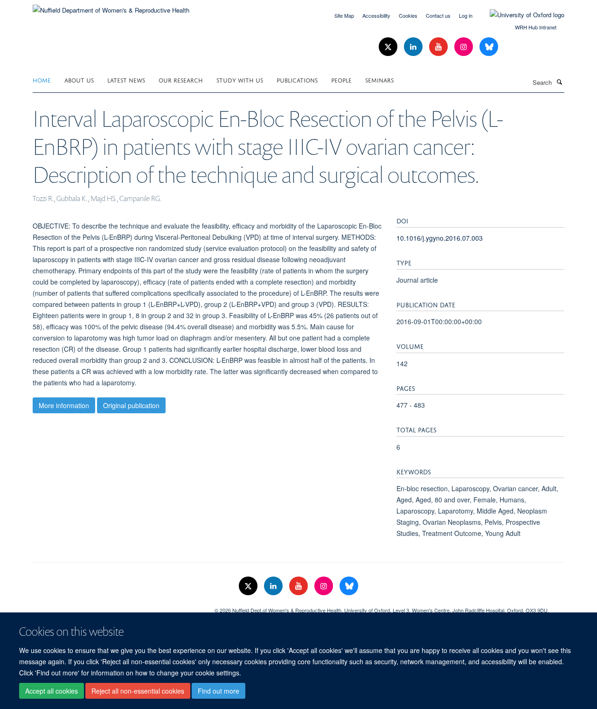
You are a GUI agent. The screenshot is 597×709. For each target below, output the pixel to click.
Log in (465, 15)
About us (79, 79)
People (341, 79)
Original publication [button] (131, 405)
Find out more (218, 690)
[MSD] (117, 607)
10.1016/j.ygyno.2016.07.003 (439, 238)
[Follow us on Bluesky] (488, 46)
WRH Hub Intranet (535, 27)
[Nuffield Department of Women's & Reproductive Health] (111, 6)
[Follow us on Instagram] (464, 46)
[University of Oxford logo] (520, 15)
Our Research (181, 79)
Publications (297, 79)
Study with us (239, 79)
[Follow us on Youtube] (439, 46)
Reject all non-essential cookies (137, 690)
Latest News (126, 79)
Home (42, 79)
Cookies (408, 15)
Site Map (344, 15)
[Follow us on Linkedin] (414, 46)
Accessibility (376, 15)
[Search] (559, 81)
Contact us (438, 15)
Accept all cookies (51, 690)
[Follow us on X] (389, 46)
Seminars (379, 79)
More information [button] (64, 405)
